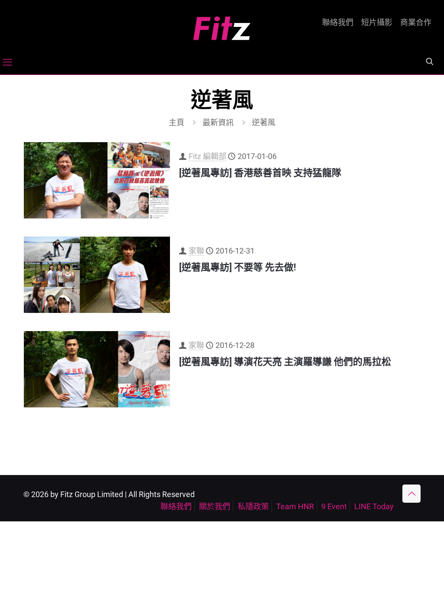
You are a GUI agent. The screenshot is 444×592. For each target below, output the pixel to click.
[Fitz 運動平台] (222, 25)
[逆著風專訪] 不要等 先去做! (237, 267)
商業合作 (415, 22)
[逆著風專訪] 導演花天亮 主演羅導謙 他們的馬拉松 (285, 361)
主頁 (176, 122)
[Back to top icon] (411, 494)
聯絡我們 (337, 22)
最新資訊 (218, 122)
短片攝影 (376, 22)
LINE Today (374, 506)
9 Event (334, 506)
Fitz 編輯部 (207, 156)
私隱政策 (253, 506)
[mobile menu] (7, 62)
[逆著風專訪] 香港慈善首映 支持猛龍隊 (260, 172)
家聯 (196, 250)
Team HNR (295, 506)
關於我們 (214, 506)
